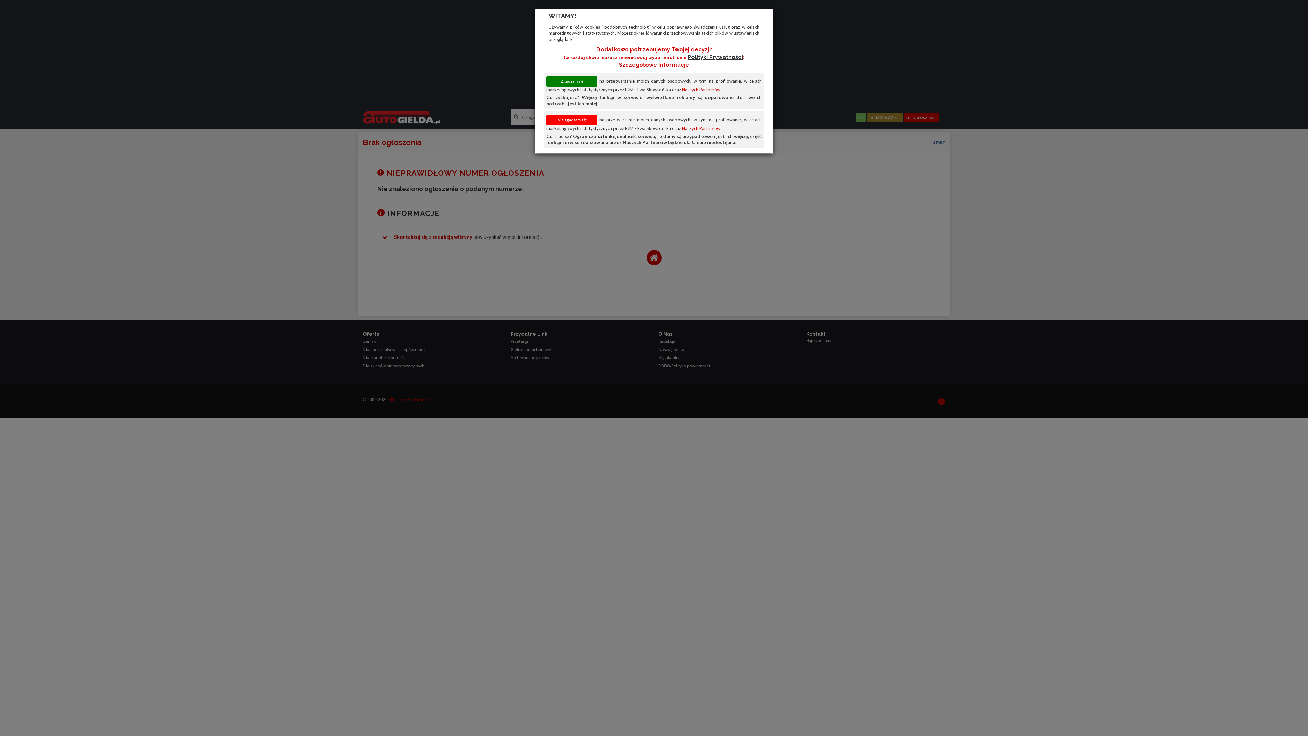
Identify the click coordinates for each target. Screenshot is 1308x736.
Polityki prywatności (715, 57)
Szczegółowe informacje (654, 65)
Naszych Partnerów (701, 89)
